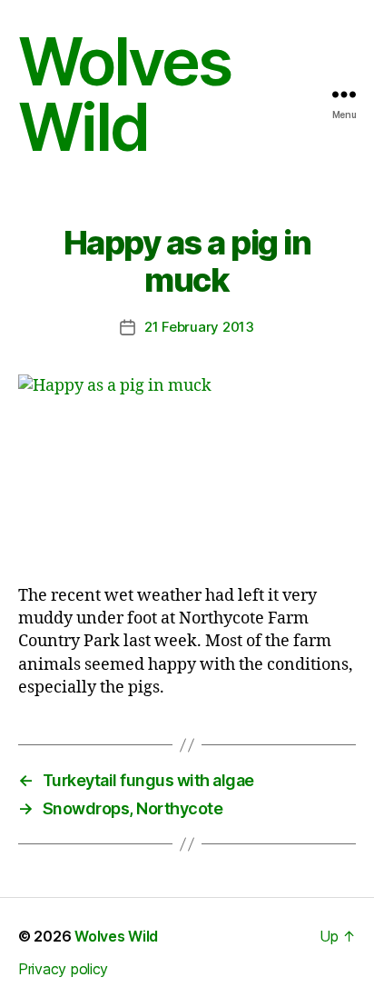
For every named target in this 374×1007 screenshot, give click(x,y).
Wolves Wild (124, 94)
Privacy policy (63, 969)
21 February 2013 (199, 326)
